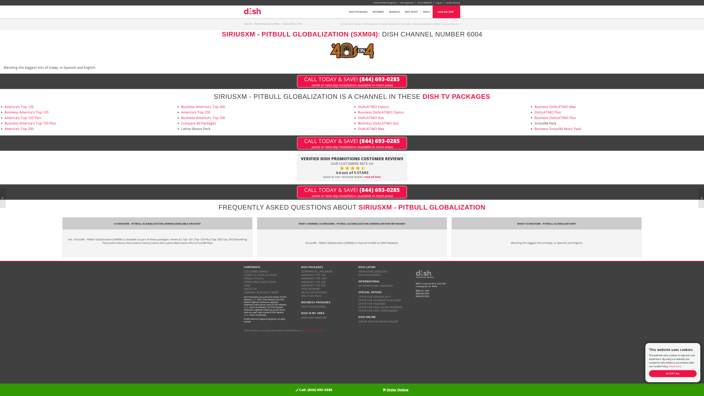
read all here (372, 177)
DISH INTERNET (311, 289)
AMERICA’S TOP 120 (313, 275)
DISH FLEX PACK (311, 296)
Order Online (453, 2)
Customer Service (256, 271)
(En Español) (407, 2)
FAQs (247, 285)
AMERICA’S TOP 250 (313, 285)
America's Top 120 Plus (23, 117)
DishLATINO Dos (371, 117)
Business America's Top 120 (26, 112)
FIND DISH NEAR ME (313, 317)
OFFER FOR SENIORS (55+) (374, 296)
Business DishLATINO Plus (555, 117)
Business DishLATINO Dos (378, 123)
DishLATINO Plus (547, 112)
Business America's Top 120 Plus (30, 123)
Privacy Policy (254, 278)
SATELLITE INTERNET (314, 292)
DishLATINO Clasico (373, 106)
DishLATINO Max (371, 128)
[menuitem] (358, 11)
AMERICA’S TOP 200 (313, 282)
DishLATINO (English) (385, 2)
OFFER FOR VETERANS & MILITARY (379, 300)
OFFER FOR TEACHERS (372, 303)
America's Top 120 (19, 106)
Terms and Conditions (260, 282)
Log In (439, 2)
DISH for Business (313, 306)
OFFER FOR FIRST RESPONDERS (378, 310)
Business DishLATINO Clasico (381, 112)
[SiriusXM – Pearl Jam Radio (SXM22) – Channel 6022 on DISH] (3, 198)
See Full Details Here (314, 330)
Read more (675, 366)
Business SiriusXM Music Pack (557, 128)
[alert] (672, 362)
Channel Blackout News (261, 292)
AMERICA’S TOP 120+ (314, 278)
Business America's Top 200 (203, 106)
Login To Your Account (260, 275)
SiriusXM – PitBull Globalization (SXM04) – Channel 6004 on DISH (273, 24)
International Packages (375, 285)
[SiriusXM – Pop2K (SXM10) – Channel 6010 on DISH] (701, 198)
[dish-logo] (252, 11)
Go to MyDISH (424, 2)
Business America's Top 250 (203, 117)
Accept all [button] (673, 373)
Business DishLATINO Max (555, 106)
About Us (250, 289)
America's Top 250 (195, 112)
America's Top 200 (19, 128)
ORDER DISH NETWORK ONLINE (378, 321)
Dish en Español (369, 275)
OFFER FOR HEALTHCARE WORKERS (380, 307)
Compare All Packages (198, 123)
